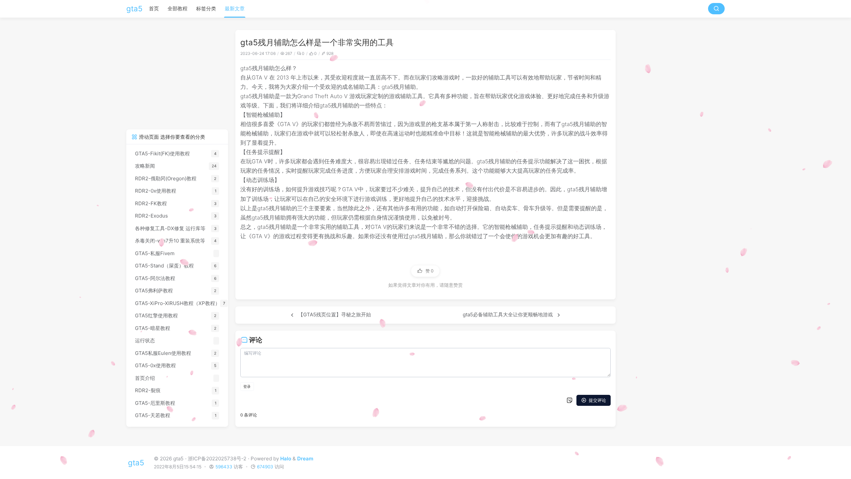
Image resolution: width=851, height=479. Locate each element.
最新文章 (235, 8)
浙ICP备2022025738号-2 (217, 458)
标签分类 (206, 8)
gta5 (134, 8)
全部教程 (177, 8)
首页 (154, 8)
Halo (285, 458)
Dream (305, 458)
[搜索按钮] (716, 8)
